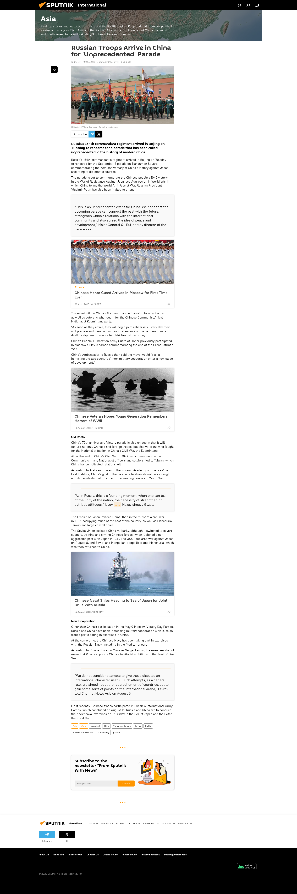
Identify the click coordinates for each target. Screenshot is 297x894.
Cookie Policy (110, 854)
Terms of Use (75, 854)
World (83, 726)
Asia (75, 726)
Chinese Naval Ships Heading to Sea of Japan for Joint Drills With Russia (121, 602)
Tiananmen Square (122, 726)
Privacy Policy (129, 854)
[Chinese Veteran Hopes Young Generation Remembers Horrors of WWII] (122, 390)
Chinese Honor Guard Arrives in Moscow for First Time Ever (121, 294)
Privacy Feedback (150, 854)
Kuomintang (103, 732)
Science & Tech (166, 823)
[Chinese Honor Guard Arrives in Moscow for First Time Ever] (122, 262)
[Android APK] (246, 867)
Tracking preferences (175, 854)
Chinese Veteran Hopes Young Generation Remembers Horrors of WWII (121, 418)
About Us (44, 854)
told (117, 504)
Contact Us (93, 854)
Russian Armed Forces (83, 732)
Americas (107, 823)
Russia (79, 287)
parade (116, 732)
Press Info (58, 854)
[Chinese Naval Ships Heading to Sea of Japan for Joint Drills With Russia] (122, 574)
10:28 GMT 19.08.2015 (83, 61)
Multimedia (185, 823)
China (106, 726)
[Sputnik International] (57, 9)
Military (148, 823)
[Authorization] (239, 5)
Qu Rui (148, 726)
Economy (134, 823)
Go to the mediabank (108, 127)
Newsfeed (95, 726)
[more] (169, 304)
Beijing (138, 726)
